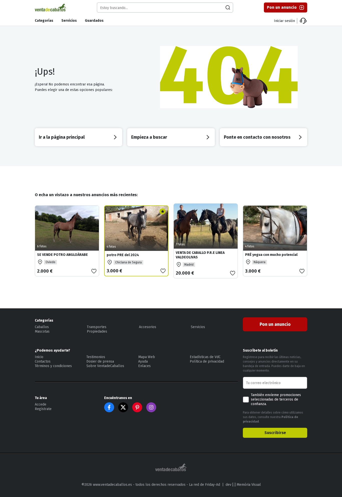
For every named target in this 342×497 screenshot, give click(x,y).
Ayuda (143, 361)
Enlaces (144, 366)
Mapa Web (146, 357)
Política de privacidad (207, 361)
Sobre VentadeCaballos (105, 366)
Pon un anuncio (282, 7)
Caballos (42, 327)
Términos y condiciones (53, 366)
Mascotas (42, 331)
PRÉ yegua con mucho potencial (271, 255)
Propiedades (97, 331)
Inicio (39, 357)
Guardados (94, 20)
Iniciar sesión (284, 21)
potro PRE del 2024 (123, 255)
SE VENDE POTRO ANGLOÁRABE (62, 255)
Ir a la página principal (62, 137)
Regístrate (43, 409)
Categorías (44, 20)
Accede (40, 404)
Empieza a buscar (149, 137)
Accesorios (147, 327)
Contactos (43, 361)
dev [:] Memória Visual (243, 485)
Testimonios (95, 357)
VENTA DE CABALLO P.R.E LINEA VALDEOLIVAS (200, 255)
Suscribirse (275, 432)
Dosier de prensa (100, 361)
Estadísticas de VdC (205, 357)
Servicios (69, 20)
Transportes (96, 327)
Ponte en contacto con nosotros (257, 137)
